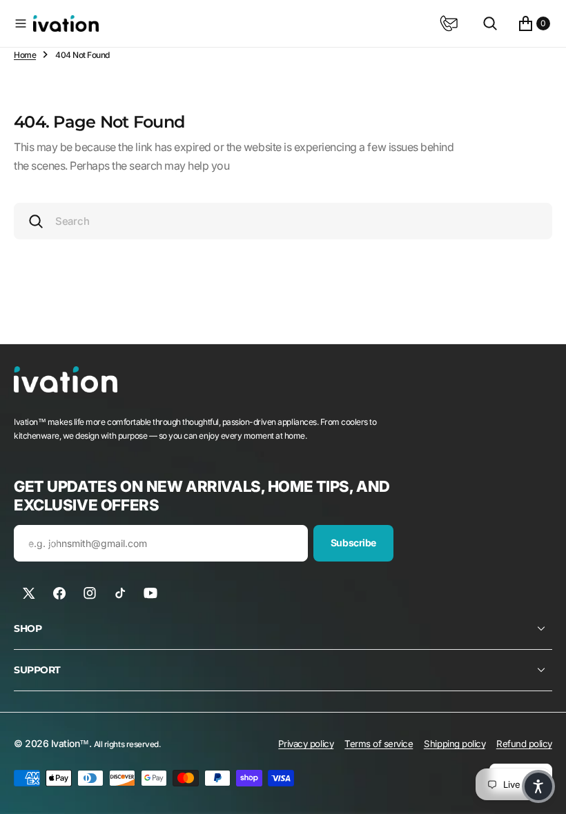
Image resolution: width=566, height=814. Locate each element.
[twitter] (29, 593)
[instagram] (90, 593)
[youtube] (150, 593)
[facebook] (59, 593)
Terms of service (378, 743)
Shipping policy (454, 743)
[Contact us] (448, 23)
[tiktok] (120, 593)
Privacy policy (305, 743)
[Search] (490, 23)
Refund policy (524, 743)
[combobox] (283, 221)
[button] (21, 23)
